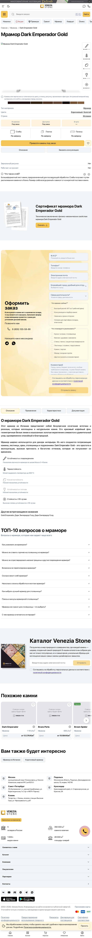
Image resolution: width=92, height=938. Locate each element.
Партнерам (6, 877)
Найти (86, 14)
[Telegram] (26, 892)
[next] (89, 174)
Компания (6, 862)
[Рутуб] (14, 892)
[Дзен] (20, 892)
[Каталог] (4, 14)
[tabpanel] (46, 436)
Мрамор (58, 21)
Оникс (82, 21)
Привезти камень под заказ (43, 143)
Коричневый (77, 112)
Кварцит (70, 21)
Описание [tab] (10, 410)
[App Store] (9, 899)
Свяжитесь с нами (9, 847)
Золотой (87, 112)
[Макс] (32, 892)
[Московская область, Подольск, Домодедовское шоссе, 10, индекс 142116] (69, 780)
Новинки (7, 21)
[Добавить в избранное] (33, 705)
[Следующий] (86, 720)
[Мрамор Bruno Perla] (54, 720)
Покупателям (7, 869)
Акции (20, 21)
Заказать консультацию (69, 150)
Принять (84, 926)
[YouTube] (9, 892)
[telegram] (7, 343)
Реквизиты (53, 917)
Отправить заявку (68, 390)
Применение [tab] (30, 410)
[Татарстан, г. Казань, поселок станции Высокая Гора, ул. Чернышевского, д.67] (23, 798)
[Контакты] (84, 6)
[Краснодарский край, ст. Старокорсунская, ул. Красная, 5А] (69, 789)
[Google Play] (27, 899)
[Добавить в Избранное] (88, 143)
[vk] (3, 892)
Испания (87, 116)
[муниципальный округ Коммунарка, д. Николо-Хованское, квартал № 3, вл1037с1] (23, 780)
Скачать (41, 225)
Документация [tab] (78, 410)
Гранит (47, 21)
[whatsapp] (14, 343)
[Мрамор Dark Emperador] (18, 720)
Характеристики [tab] (54, 410)
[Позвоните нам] (89, 6)
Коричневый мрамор (34, 760)
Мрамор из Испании (11, 760)
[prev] (84, 174)
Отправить (81, 663)
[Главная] (46, 6)
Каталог (5, 855)
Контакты (6, 884)
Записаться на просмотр (11, 820)
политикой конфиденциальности (47, 672)
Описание (23, 150)
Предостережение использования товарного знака (32, 920)
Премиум (35, 21)
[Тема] (3, 6)
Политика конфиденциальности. (37, 927)
